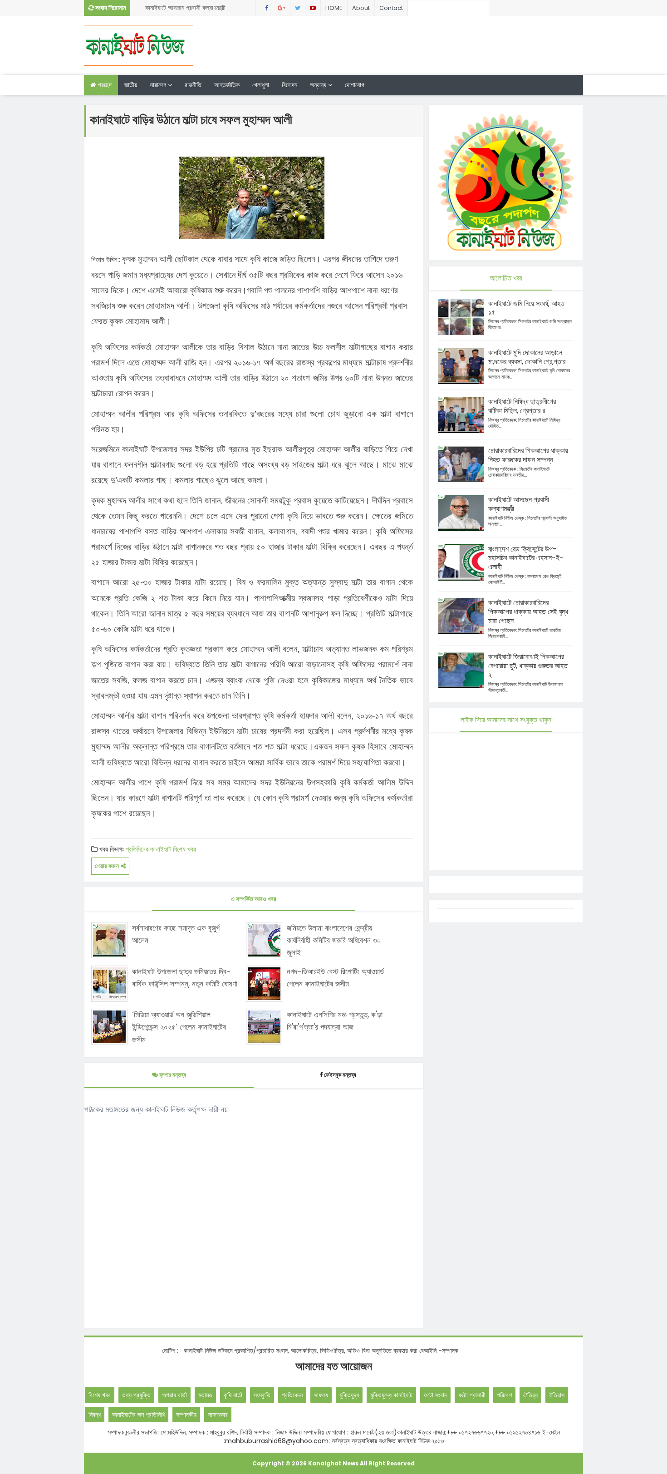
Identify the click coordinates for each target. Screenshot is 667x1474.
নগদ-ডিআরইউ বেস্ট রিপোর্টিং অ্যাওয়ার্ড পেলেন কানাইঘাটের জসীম (335, 977)
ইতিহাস (556, 1395)
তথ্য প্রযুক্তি (136, 1395)
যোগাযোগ (354, 84)
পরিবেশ (504, 1395)
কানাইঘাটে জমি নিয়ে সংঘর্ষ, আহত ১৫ (526, 308)
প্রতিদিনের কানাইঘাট (148, 849)
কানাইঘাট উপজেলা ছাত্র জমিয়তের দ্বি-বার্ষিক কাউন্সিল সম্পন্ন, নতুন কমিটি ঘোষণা (184, 977)
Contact (391, 8)
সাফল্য (321, 1395)
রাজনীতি (193, 84)
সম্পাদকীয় (186, 1414)
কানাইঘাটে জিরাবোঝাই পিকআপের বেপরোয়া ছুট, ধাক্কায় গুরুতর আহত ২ (528, 665)
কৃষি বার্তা (233, 1395)
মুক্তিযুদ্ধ (349, 1395)
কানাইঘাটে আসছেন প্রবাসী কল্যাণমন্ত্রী (185, 7)
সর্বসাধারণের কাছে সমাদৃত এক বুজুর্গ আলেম (176, 934)
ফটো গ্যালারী (472, 1395)
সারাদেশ (159, 84)
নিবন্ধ (94, 1414)
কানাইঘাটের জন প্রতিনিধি (138, 1414)
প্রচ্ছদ (104, 84)
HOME (334, 8)
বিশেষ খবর (184, 849)
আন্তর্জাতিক (227, 84)
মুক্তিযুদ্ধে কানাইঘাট (391, 1395)
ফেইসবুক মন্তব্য (340, 1074)
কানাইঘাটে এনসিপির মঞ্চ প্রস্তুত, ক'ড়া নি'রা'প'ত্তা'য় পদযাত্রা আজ (335, 1020)
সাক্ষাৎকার (218, 1414)
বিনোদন (289, 84)
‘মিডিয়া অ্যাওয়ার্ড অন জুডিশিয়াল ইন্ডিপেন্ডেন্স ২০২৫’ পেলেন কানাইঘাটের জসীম (179, 1027)
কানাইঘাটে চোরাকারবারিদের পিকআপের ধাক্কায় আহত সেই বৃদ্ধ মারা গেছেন (528, 611)
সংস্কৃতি (262, 1395)
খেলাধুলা (260, 84)
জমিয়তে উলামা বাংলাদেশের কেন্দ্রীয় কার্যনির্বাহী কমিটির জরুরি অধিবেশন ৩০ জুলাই (334, 940)
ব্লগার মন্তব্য (172, 1074)
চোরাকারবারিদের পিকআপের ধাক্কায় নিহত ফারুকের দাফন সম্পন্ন (528, 455)
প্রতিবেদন (292, 1395)
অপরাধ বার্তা (174, 1395)
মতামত (205, 1395)
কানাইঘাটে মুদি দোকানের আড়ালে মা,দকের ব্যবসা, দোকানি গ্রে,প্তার (526, 357)
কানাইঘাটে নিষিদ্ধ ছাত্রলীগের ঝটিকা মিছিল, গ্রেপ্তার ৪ (522, 406)
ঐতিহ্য (530, 1395)
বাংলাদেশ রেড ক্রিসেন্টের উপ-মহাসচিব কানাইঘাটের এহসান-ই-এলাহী (526, 558)
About (361, 8)
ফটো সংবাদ (435, 1395)
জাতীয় (130, 84)
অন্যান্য (319, 84)
